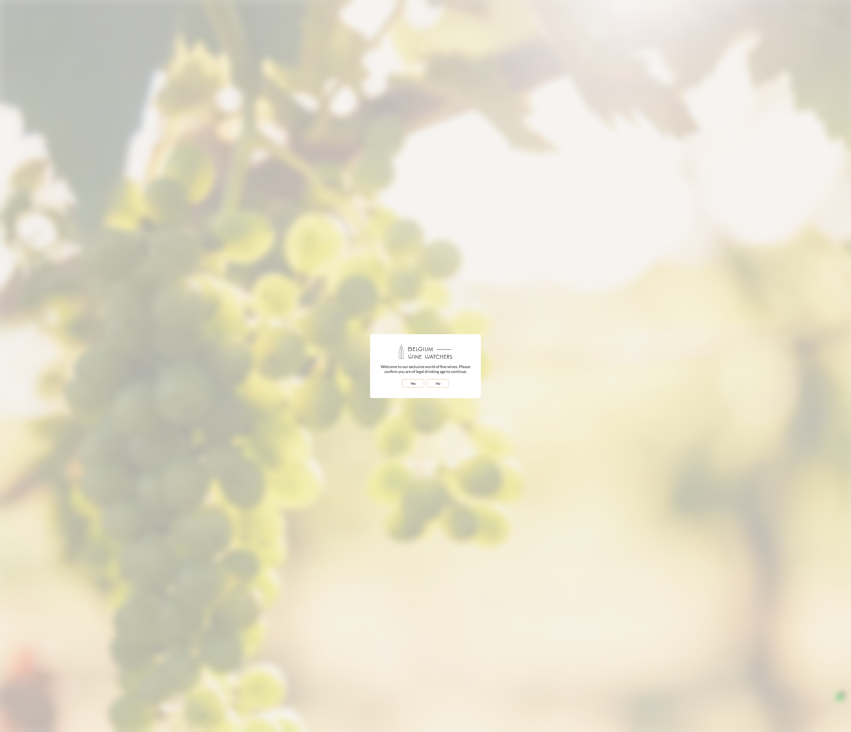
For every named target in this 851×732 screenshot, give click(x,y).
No (438, 383)
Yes (413, 383)
